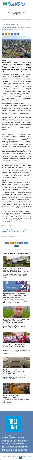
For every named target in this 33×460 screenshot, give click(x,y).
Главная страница (7, 24)
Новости (15, 24)
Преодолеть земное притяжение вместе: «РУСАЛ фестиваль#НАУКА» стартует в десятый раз (16, 295)
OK (20, 458)
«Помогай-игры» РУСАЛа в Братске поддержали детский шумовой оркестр (15, 346)
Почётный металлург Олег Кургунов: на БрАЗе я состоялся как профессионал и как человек (16, 320)
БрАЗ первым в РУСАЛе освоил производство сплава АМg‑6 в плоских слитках (14, 371)
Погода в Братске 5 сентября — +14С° (18, 236)
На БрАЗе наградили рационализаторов (10, 396)
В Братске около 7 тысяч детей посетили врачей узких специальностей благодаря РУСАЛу (15, 270)
